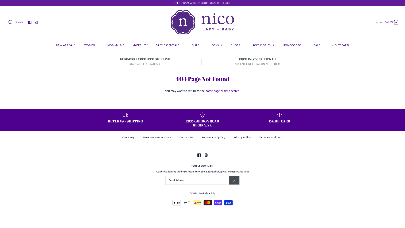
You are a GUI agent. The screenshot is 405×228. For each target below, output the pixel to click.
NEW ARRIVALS (66, 45)
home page (212, 91)
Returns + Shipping (213, 137)
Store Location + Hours (157, 137)
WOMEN (91, 45)
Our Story (128, 137)
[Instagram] (36, 22)
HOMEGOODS (294, 45)
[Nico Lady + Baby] (202, 12)
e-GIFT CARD (340, 45)
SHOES (237, 45)
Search (19, 22)
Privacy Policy (242, 137)
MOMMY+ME (115, 45)
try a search (231, 91)
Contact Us (186, 137)
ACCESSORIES (263, 45)
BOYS (217, 45)
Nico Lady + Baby (207, 193)
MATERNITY (139, 45)
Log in (378, 22)
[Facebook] (29, 22)
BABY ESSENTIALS (169, 45)
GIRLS (197, 45)
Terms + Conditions (271, 137)
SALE (319, 45)
